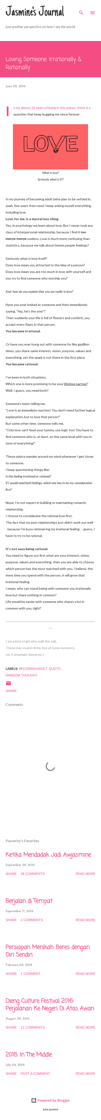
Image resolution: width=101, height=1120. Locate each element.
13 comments (33, 1027)
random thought (22, 675)
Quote (55, 669)
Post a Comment (35, 1073)
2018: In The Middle (29, 1054)
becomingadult (33, 669)
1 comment (31, 974)
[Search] (81, 8)
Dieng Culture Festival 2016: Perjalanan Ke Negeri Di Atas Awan (50, 1005)
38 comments (33, 874)
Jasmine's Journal (35, 13)
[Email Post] (8, 685)
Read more (85, 874)
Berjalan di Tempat (29, 901)
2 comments (32, 920)
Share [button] (11, 691)
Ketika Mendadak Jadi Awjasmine (48, 855)
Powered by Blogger (53, 1100)
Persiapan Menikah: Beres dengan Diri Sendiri (48, 951)
